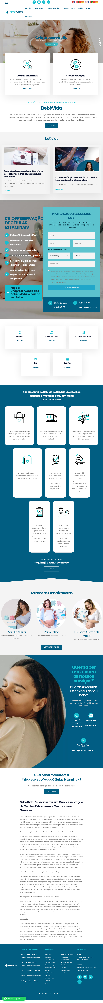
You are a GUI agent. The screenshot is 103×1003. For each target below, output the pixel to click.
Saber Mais (51, 791)
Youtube (85, 977)
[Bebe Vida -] (14, 12)
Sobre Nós (48, 954)
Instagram (91, 977)
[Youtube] (39, 2)
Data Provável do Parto (57, 249)
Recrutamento (49, 978)
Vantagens (48, 957)
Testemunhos (49, 973)
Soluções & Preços (69, 8)
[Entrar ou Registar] (6, 2)
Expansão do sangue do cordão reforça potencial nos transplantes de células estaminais (23, 174)
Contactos (28, 16)
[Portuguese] (79, 2)
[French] (76, 2)
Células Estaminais (54, 8)
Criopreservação (39, 8)
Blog (46, 983)
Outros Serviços (50, 965)
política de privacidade (71, 274)
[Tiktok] (48, 2)
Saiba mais (27, 89)
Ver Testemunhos (51, 647)
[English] (72, 2)
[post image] (26, 156)
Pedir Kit (51, 126)
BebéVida (28, 8)
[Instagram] (43, 2)
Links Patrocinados (58, 994)
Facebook (79, 977)
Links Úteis (64, 973)
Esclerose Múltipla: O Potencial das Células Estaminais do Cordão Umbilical (76, 179)
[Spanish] (83, 2)
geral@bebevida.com (88, 307)
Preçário (47, 975)
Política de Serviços (67, 954)
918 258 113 (59, 307)
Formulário (90, 725)
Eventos (88, 8)
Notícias (80, 8)
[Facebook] (34, 2)
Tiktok (79, 981)
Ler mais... (7, 191)
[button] (14, 999)
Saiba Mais (51, 44)
